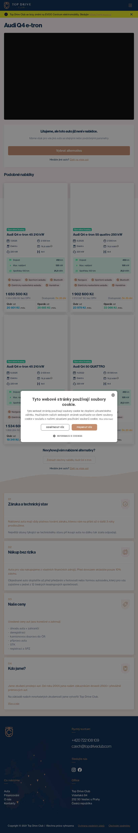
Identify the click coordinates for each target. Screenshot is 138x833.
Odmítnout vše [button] (55, 427)
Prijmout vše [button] (84, 427)
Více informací (106, 419)
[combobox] (113, 395)
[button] (69, 436)
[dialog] (69, 416)
